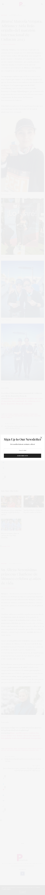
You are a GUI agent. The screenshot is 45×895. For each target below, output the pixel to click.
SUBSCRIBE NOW (22, 455)
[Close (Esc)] (41, 438)
